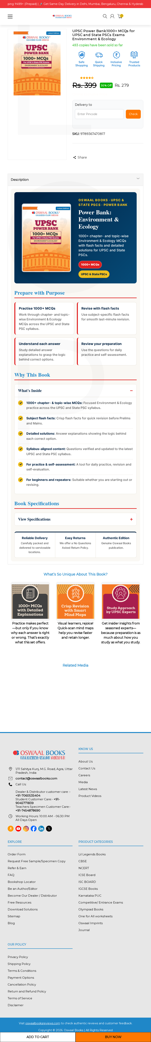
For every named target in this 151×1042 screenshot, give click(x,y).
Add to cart (38, 1037)
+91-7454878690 (28, 810)
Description (20, 180)
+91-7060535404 (28, 795)
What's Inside (30, 390)
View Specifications (34, 519)
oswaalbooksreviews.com (42, 1023)
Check (133, 114)
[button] (105, 17)
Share (82, 157)
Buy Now (113, 1037)
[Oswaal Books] (62, 16)
